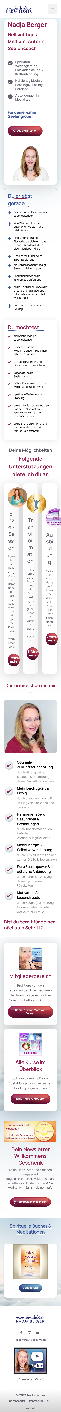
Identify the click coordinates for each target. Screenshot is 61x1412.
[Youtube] (38, 1333)
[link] (30, 503)
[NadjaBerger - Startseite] (19, 9)
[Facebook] (22, 1333)
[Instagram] (30, 1333)
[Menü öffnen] (52, 9)
